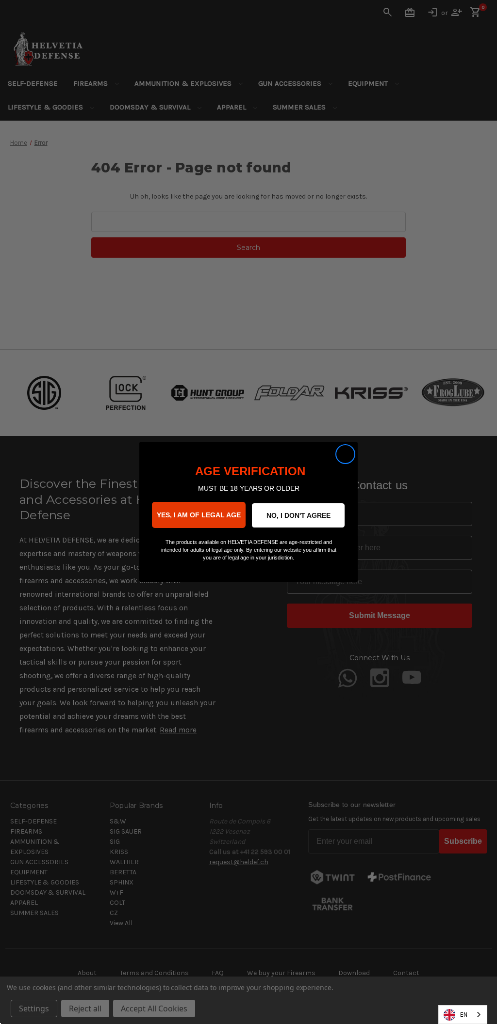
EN (463, 1014)
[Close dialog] (345, 454)
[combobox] (462, 1014)
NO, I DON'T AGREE (298, 515)
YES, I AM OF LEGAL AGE (199, 515)
